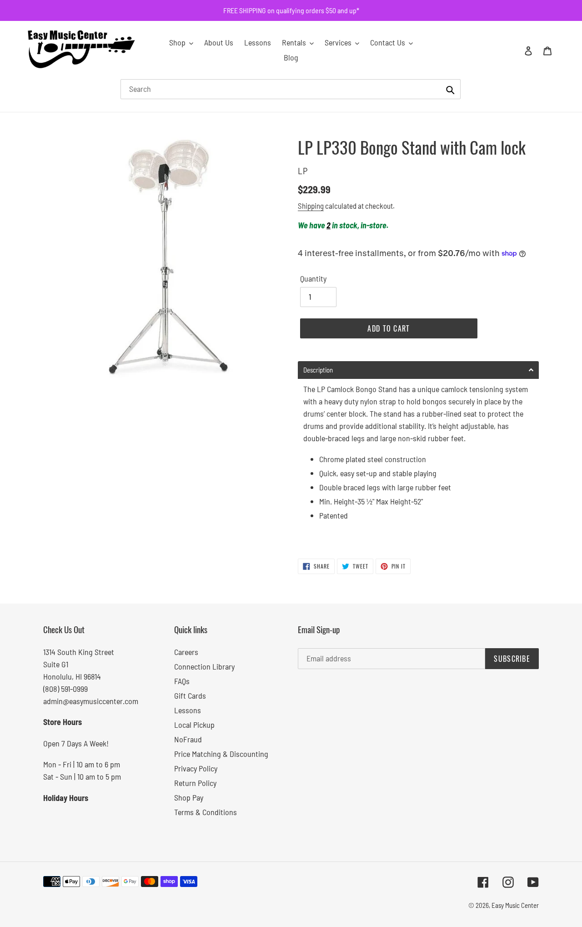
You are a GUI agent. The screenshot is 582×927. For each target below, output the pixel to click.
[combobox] (290, 89)
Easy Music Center (515, 905)
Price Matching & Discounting (221, 754)
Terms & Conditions (205, 812)
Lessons (187, 710)
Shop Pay (188, 797)
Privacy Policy (195, 768)
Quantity (313, 278)
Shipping (311, 205)
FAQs (182, 681)
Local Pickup (194, 725)
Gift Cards (190, 695)
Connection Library (204, 666)
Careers (186, 652)
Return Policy (195, 783)
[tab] (418, 370)
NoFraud (188, 739)
